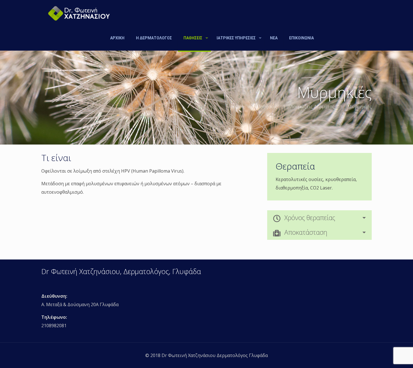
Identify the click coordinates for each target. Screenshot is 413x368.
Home (238, 106)
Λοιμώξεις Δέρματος (313, 106)
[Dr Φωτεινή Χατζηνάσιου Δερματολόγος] (79, 12)
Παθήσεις (267, 106)
